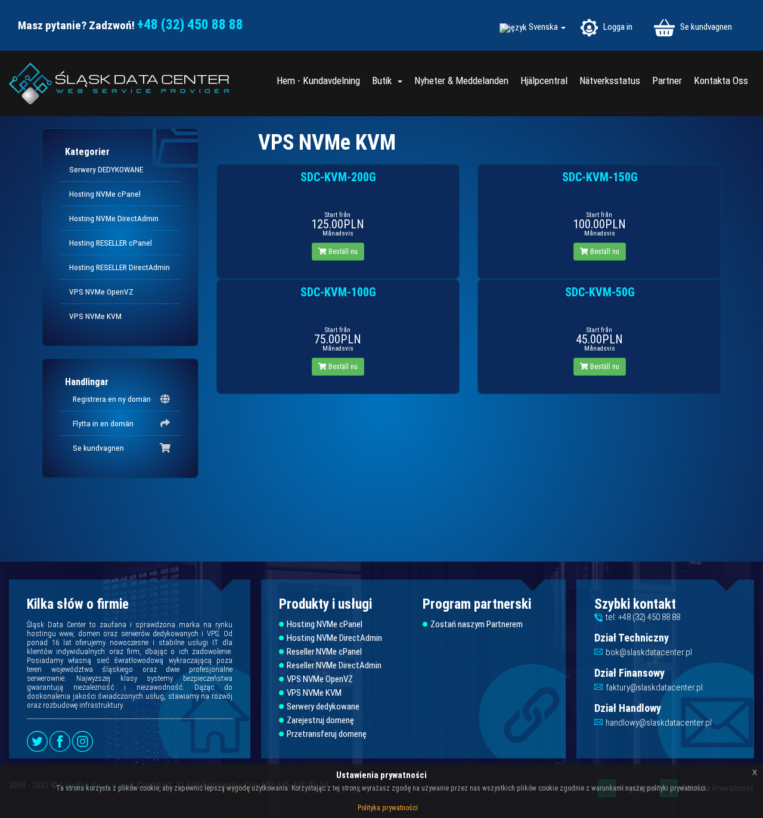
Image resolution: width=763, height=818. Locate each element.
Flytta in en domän (101, 423)
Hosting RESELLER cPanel (110, 242)
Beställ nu (342, 251)
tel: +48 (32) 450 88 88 (643, 617)
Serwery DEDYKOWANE (106, 169)
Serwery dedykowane (323, 706)
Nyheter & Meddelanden (461, 80)
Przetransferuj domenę (327, 734)
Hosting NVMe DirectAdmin (114, 218)
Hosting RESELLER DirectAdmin (119, 267)
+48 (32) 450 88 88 (190, 25)
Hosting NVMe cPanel (105, 194)
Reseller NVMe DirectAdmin (334, 665)
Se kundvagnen (705, 26)
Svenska (544, 27)
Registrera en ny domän (110, 399)
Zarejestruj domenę (320, 720)
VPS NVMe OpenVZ (101, 291)
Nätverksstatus (609, 80)
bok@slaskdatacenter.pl (649, 652)
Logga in (616, 26)
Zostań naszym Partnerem (476, 624)
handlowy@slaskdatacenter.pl (659, 722)
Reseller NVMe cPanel (324, 651)
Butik (384, 80)
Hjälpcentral (543, 80)
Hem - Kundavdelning (318, 80)
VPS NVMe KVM (95, 316)
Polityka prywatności (388, 808)
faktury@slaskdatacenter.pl (654, 687)
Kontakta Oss (721, 80)
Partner (667, 80)
